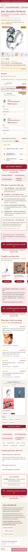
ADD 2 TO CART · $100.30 (20, 549)
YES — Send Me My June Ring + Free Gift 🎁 (14, 245)
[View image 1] (3, 54)
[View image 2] (8, 54)
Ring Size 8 (17, 419)
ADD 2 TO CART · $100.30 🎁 (14, 166)
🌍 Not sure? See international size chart (8, 76)
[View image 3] (12, 54)
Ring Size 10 (11, 422)
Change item (14, 103)
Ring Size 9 (5, 422)
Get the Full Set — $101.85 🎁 (14, 426)
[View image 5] (22, 54)
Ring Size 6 (5, 419)
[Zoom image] (14, 38)
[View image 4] (17, 54)
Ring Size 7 (11, 419)
